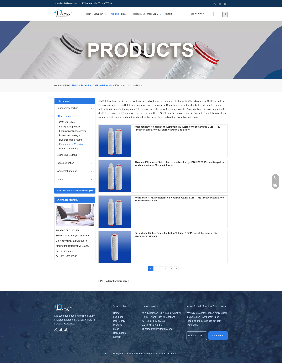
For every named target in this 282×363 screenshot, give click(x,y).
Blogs (116, 329)
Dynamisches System (70, 140)
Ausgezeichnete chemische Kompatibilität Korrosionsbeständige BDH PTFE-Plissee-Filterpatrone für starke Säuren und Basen (177, 128)
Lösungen (118, 317)
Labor (60, 179)
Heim (116, 313)
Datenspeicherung (68, 148)
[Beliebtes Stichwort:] (225, 14)
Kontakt (117, 337)
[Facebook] (225, 4)
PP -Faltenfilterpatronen (113, 281)
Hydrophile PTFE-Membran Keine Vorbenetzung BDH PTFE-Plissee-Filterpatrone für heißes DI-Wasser (180, 199)
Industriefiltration (65, 163)
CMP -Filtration (67, 122)
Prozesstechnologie (69, 135)
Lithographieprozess (69, 126)
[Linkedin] (220, 4)
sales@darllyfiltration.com (66, 3)
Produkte (117, 325)
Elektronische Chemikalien (73, 144)
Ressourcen (119, 333)
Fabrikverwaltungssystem (72, 131)
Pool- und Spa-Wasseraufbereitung (73, 190)
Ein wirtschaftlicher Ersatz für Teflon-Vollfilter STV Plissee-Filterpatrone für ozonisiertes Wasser (176, 234)
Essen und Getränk (67, 155)
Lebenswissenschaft (67, 108)
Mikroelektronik (65, 116)
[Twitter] (215, 4)
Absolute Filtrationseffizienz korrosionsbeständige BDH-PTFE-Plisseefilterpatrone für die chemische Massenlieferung (180, 163)
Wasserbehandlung (67, 171)
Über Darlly (119, 321)
